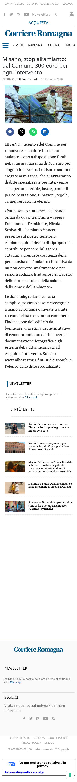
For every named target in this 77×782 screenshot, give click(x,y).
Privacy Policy (31, 742)
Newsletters (41, 14)
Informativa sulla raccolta (24, 772)
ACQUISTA (38, 23)
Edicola (50, 742)
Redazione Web (28, 79)
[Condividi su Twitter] (21, 131)
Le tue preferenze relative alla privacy (42, 764)
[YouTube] (26, 14)
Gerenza (39, 738)
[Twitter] (11, 14)
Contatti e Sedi (20, 738)
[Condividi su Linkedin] (44, 131)
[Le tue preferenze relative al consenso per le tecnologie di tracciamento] (70, 775)
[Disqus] (38, 580)
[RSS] (53, 719)
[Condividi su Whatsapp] (33, 131)
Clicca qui (31, 397)
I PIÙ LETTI (23, 409)
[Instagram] (19, 14)
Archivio (8, 79)
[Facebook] (4, 14)
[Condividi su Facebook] (10, 131)
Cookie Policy (57, 738)
